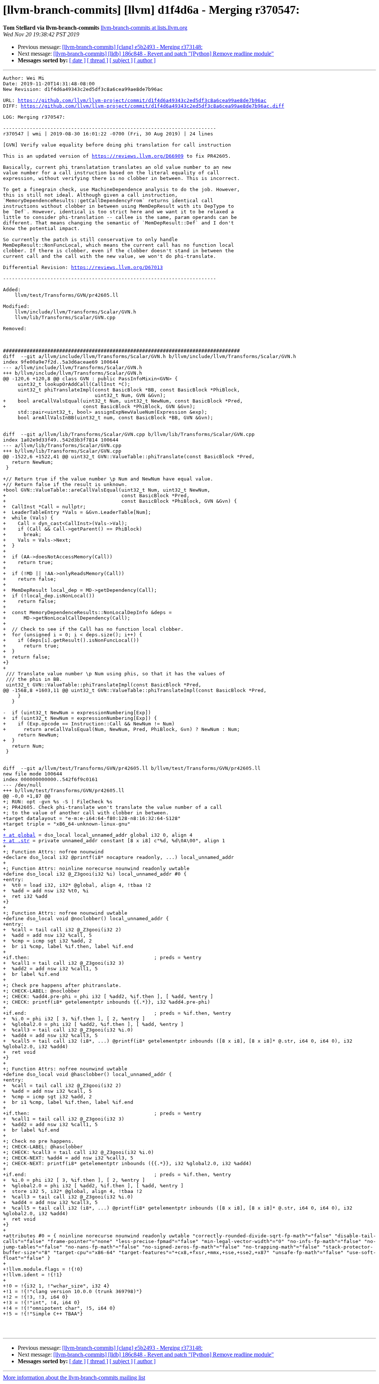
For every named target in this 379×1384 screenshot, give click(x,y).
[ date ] (77, 60)
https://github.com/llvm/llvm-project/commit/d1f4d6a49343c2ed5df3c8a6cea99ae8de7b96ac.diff (152, 106)
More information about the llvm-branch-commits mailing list (74, 1377)
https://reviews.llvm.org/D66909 (138, 156)
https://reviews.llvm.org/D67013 (117, 267)
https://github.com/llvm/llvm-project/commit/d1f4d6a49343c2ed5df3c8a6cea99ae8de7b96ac (142, 100)
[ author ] (144, 60)
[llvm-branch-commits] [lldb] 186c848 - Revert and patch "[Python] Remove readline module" (163, 53)
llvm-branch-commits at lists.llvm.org (144, 27)
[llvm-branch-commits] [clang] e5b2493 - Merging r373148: (132, 47)
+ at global (19, 835)
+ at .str (16, 840)
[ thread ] (97, 60)
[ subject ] (121, 60)
